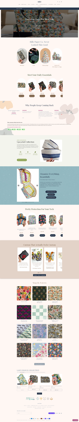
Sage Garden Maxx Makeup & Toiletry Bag (22, 386)
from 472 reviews (13, 114)
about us (25, 405)
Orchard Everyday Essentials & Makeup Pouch (56, 386)
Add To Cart (21, 95)
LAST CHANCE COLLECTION (28, 370)
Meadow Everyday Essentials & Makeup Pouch (45, 386)
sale (39, 405)
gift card (45, 405)
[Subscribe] (31, 413)
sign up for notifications (51, 405)
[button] (24, 4)
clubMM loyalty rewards (34, 405)
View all (39, 393)
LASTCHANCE (22, 372)
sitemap (43, 408)
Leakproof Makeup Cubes (51, 191)
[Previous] (18, 185)
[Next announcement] (48, 8)
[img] (13, 113)
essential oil (42, 405)
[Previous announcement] (31, 8)
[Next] (37, 185)
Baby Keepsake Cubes (51, 197)
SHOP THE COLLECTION (22, 159)
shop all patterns (39, 364)
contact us (28, 405)
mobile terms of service (38, 408)
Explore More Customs (39, 275)
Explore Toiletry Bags (39, 25)
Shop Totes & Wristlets (39, 28)
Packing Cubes (51, 194)
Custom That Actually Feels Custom (39, 244)
